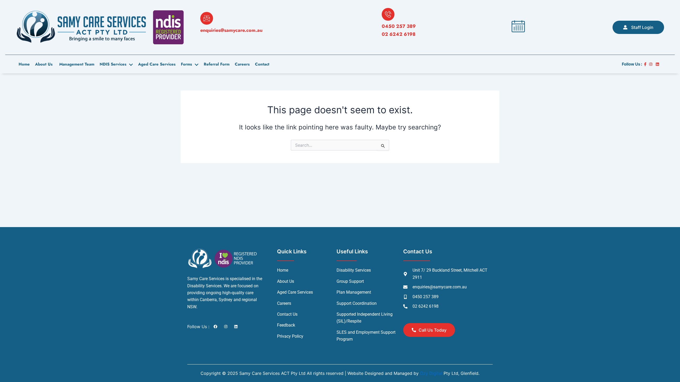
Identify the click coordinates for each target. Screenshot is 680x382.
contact (262, 64)
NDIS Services (113, 64)
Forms (186, 64)
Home (24, 64)
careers (242, 64)
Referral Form (217, 64)
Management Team (76, 64)
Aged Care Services (157, 64)
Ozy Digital (431, 373)
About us (44, 64)
